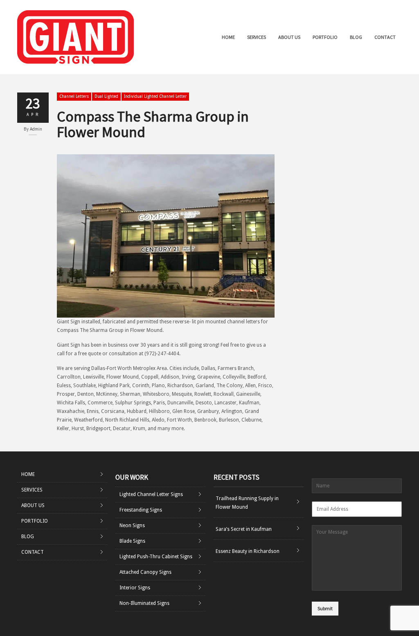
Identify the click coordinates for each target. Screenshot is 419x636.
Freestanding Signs (140, 510)
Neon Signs (132, 525)
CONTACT (385, 37)
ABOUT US (289, 37)
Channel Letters (74, 96)
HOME (228, 37)
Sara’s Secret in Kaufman (244, 529)
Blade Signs (132, 541)
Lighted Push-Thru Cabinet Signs (155, 556)
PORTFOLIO (325, 37)
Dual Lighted (106, 96)
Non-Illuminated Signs (144, 603)
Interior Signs (134, 588)
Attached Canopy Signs (145, 572)
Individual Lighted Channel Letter (155, 96)
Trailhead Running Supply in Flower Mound (247, 503)
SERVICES (256, 37)
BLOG (356, 37)
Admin (36, 129)
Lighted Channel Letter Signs (151, 494)
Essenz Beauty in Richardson (247, 551)
